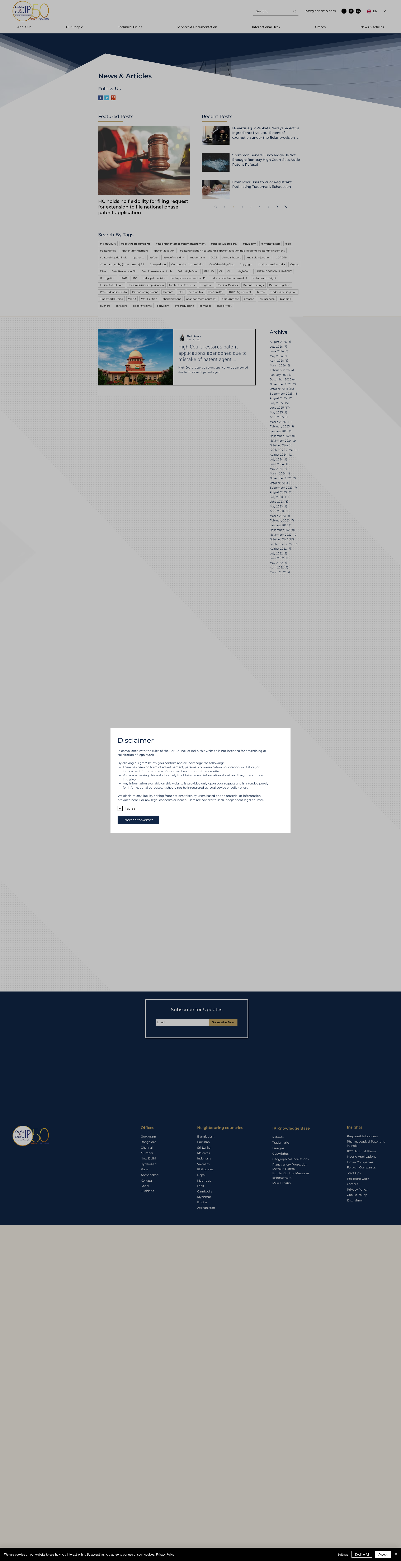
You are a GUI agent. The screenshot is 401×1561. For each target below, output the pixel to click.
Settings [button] (343, 1554)
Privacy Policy (165, 1554)
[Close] (395, 1554)
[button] (138, 820)
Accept (382, 1554)
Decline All (362, 1554)
